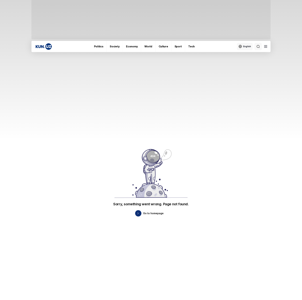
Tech (191, 46)
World (148, 46)
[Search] (258, 46)
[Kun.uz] (44, 46)
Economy (132, 46)
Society (115, 46)
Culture (163, 46)
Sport (178, 46)
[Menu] (266, 46)
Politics (98, 46)
